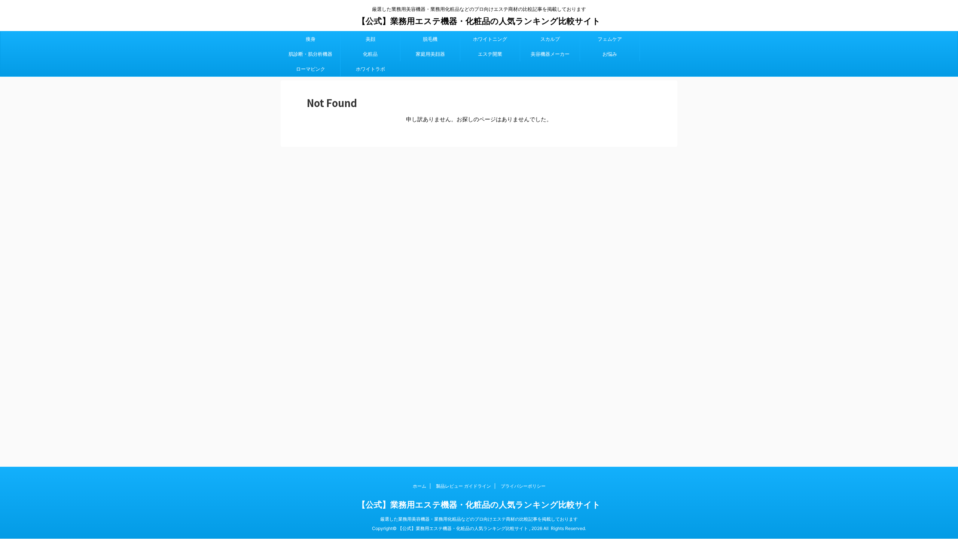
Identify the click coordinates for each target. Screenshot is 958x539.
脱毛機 (430, 39)
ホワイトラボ (370, 69)
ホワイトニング (490, 39)
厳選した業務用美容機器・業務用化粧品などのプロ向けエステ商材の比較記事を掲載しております (479, 519)
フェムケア (610, 39)
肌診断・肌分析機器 (310, 54)
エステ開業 (490, 54)
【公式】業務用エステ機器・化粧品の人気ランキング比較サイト (479, 21)
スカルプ (550, 39)
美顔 (370, 39)
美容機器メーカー (550, 54)
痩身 (310, 39)
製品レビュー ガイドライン (463, 486)
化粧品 (370, 54)
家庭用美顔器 (430, 54)
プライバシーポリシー (523, 486)
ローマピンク (310, 69)
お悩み (609, 54)
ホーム (419, 486)
